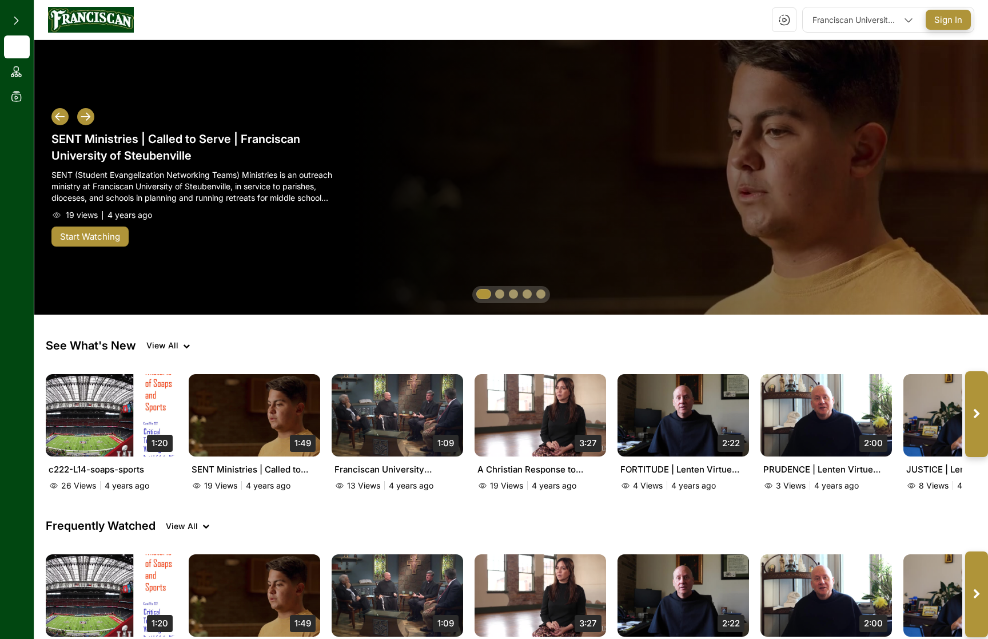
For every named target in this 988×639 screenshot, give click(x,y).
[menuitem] (17, 46)
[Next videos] (976, 414)
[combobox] (863, 20)
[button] (91, 20)
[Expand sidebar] (16, 20)
